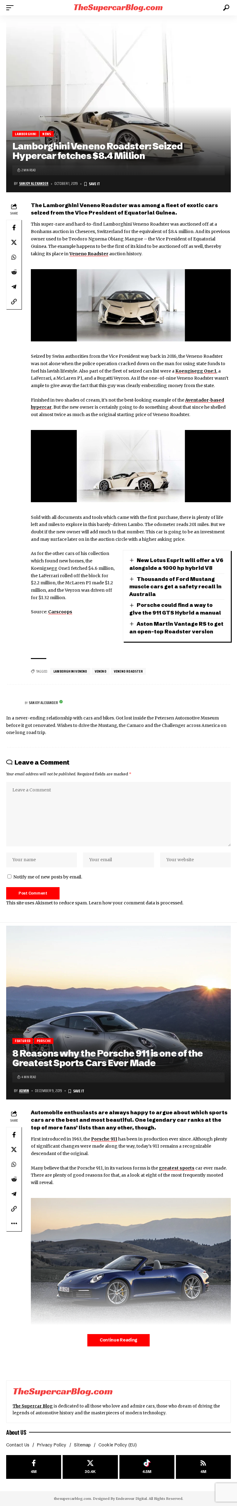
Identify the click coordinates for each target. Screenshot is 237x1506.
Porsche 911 (104, 1139)
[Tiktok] (146, 1467)
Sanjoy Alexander (33, 184)
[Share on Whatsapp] (13, 257)
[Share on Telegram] (13, 286)
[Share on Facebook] (13, 227)
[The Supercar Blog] (118, 7)
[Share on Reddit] (13, 272)
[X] (90, 1467)
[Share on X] (13, 242)
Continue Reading (118, 1340)
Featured (23, 1041)
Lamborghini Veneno (70, 671)
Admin (24, 1091)
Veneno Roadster (88, 254)
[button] (11, 7)
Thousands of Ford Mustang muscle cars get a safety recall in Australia (175, 586)
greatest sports (176, 1168)
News (46, 134)
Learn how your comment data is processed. (136, 903)
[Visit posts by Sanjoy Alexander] (14, 703)
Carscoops (60, 612)
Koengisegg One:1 (195, 371)
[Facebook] (33, 1467)
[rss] (203, 1467)
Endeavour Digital (131, 1498)
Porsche (44, 1041)
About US (16, 1432)
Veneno (100, 671)
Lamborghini (25, 134)
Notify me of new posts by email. (47, 877)
